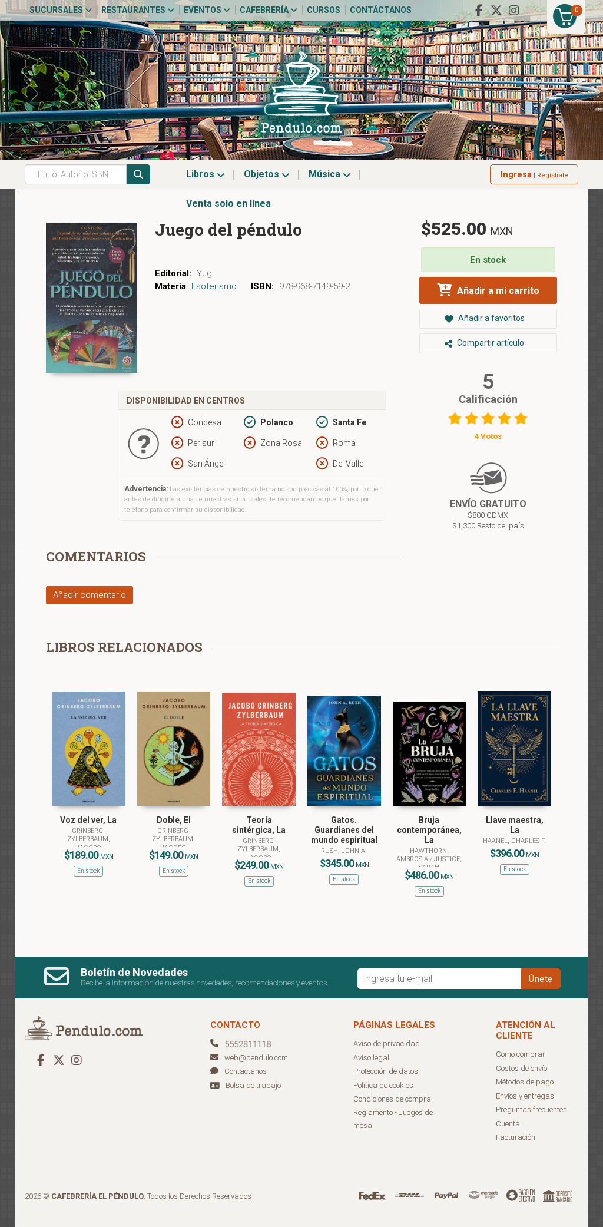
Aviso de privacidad (386, 1043)
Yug (204, 273)
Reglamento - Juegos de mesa (393, 1119)
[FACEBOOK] (479, 10)
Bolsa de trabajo (253, 1085)
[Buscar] (138, 174)
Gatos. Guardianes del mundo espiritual (344, 830)
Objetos (262, 174)
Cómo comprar (520, 1054)
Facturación (515, 1137)
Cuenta (508, 1123)
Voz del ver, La (88, 820)
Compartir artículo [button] (489, 343)
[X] (496, 10)
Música (326, 174)
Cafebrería (265, 10)
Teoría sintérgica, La (259, 825)
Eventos (203, 10)
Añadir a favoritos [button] (490, 318)
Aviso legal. (372, 1057)
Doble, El (174, 820)
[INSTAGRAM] (514, 10)
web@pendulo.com (256, 1057)
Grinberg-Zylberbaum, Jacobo (88, 839)
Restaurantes (134, 10)
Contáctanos (381, 10)
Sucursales (57, 10)
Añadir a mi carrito (497, 290)
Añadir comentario (89, 595)
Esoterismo (214, 286)
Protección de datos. (386, 1071)
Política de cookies (383, 1085)
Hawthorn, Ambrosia (422, 855)
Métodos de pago (525, 1081)
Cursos (323, 10)
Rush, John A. (344, 851)
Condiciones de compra (392, 1098)
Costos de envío (521, 1068)
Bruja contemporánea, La (429, 830)
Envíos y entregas (525, 1096)
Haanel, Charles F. (514, 841)
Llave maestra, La (515, 825)
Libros (201, 174)
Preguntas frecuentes (531, 1109)
